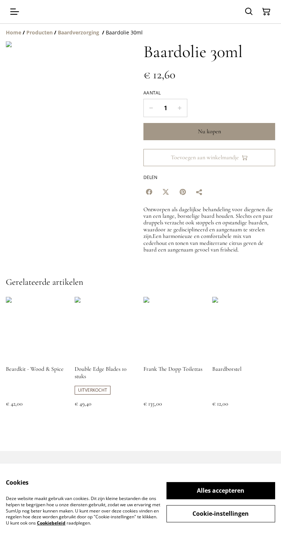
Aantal (152, 93)
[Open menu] (14, 12)
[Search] (249, 12)
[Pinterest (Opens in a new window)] (182, 191)
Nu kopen (209, 131)
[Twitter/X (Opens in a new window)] (165, 191)
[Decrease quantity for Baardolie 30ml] (150, 108)
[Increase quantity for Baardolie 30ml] (179, 108)
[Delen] (199, 191)
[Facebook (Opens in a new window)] (148, 191)
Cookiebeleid (51, 523)
